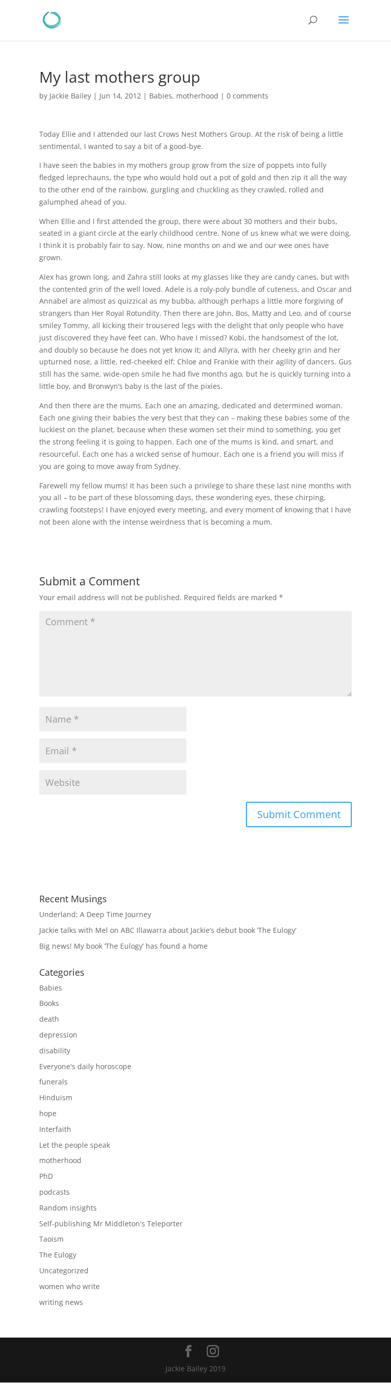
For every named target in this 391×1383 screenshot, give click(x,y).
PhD (46, 1176)
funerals (53, 1081)
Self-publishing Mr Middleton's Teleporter (111, 1223)
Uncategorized (64, 1270)
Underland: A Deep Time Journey (95, 914)
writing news (61, 1302)
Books (49, 1003)
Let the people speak (74, 1145)
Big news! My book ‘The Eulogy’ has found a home (123, 946)
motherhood (197, 96)
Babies (160, 96)
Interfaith (55, 1129)
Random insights (68, 1208)
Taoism (51, 1239)
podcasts (54, 1192)
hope (48, 1113)
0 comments (247, 96)
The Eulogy (57, 1254)
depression (58, 1035)
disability (54, 1050)
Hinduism (55, 1097)
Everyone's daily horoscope (85, 1066)
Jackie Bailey (70, 96)
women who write (69, 1286)
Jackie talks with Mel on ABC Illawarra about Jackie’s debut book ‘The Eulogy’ (167, 930)
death (49, 1019)
